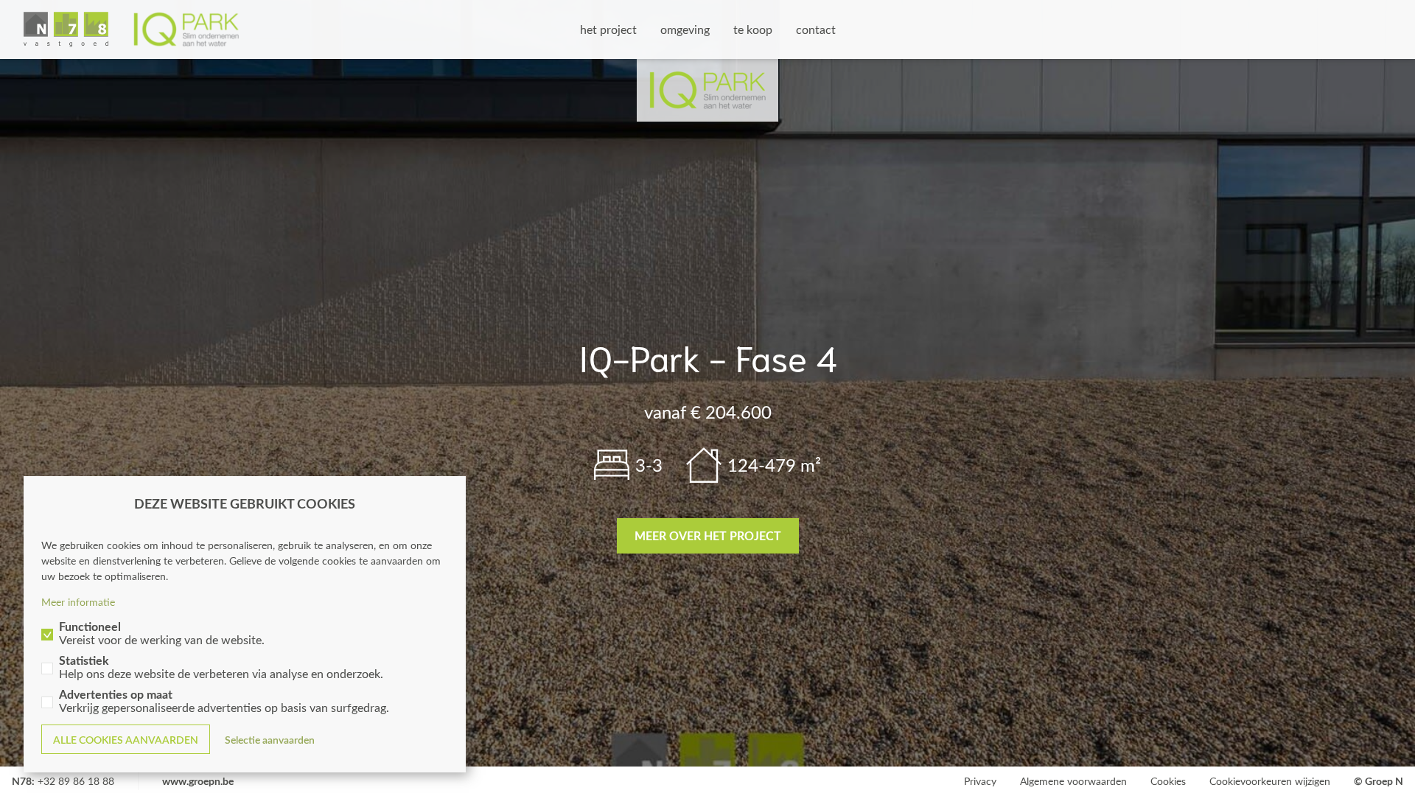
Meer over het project (708, 535)
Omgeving (685, 29)
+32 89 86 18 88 (76, 781)
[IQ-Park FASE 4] (132, 29)
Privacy (980, 781)
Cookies (1168, 781)
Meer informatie (78, 602)
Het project (608, 29)
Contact (816, 29)
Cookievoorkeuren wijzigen (1269, 781)
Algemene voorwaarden (1073, 781)
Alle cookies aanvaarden (125, 739)
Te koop (752, 29)
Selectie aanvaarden (270, 739)
